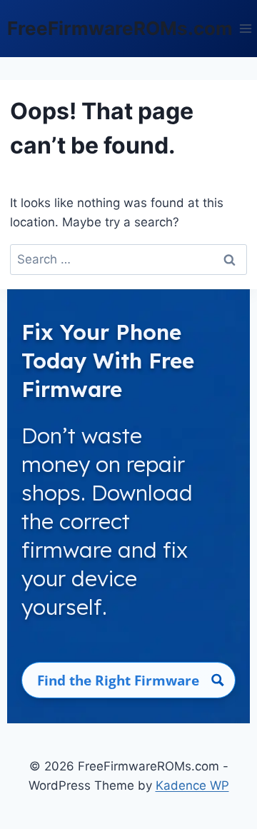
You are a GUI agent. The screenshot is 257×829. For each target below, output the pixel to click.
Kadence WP (192, 785)
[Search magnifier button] (217, 680)
